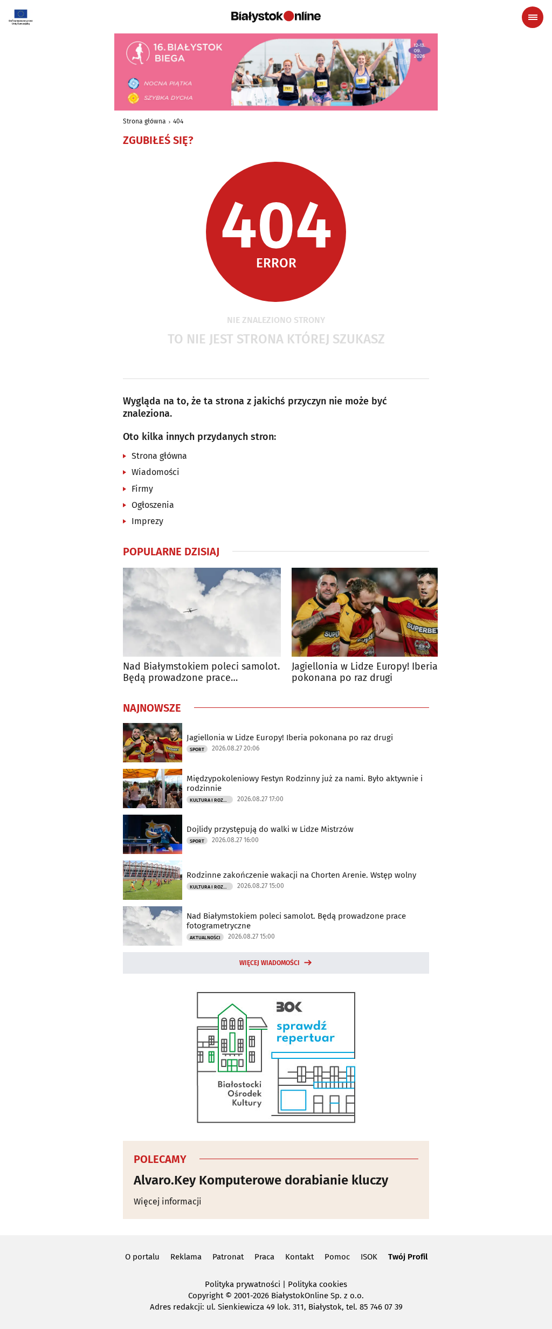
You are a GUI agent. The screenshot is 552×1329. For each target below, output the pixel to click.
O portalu (142, 1257)
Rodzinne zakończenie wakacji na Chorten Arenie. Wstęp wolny (301, 875)
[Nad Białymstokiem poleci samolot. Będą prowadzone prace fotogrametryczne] (202, 612)
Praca (264, 1257)
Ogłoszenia (153, 505)
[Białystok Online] (276, 17)
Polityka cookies (317, 1284)
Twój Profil (407, 1257)
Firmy (142, 489)
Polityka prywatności (242, 1284)
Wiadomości (156, 472)
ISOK (369, 1257)
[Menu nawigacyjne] (532, 17)
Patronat (228, 1257)
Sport (197, 749)
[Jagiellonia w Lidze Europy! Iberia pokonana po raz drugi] (371, 612)
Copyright (205, 1295)
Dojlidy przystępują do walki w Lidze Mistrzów (270, 829)
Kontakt (299, 1257)
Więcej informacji (168, 1201)
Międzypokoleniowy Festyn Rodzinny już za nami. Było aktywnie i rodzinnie (305, 783)
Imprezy (147, 521)
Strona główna (144, 121)
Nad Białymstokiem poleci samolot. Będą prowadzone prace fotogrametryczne (201, 672)
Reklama (186, 1257)
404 (178, 121)
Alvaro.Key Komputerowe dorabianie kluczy (261, 1180)
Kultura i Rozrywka (211, 800)
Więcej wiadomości (269, 963)
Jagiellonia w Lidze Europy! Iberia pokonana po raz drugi (365, 672)
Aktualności (205, 937)
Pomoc (337, 1257)
